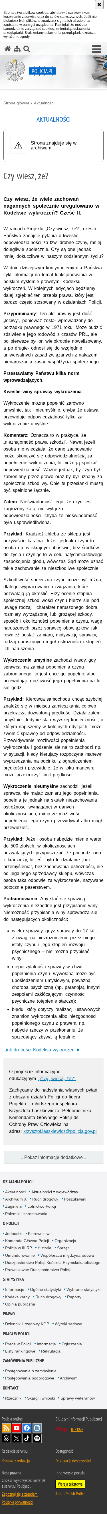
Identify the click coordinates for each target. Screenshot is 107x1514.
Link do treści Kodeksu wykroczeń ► (42, 1049)
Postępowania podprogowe (29, 1378)
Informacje (14, 1289)
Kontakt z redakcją (16, 1461)
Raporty (74, 1297)
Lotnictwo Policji (41, 1206)
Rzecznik (13, 1398)
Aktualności (44, 103)
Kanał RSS (6, 1428)
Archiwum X (16, 1199)
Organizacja (65, 1240)
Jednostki (13, 1233)
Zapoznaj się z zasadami (20, 1494)
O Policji (11, 1223)
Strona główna (16, 103)
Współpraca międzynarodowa (67, 1255)
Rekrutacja (50, 1351)
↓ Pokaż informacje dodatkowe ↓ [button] (53, 1157)
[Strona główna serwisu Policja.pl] (8, 48)
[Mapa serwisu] (17, 48)
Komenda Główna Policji (27, 1240)
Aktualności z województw (54, 1192)
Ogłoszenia (72, 1344)
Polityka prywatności (17, 1502)
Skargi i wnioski (41, 1398)
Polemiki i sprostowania (26, 1213)
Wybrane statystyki (83, 1289)
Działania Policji (18, 1182)
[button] (96, 49)
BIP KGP (77, 1429)
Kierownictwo (40, 1233)
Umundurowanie (20, 1255)
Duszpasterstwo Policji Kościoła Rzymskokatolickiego (52, 1262)
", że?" (57, 1078)
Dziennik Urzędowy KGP (27, 1324)
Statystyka (13, 1279)
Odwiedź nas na (16, 1428)
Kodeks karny (17, 1297)
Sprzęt (63, 1248)
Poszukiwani (75, 1199)
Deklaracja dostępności (73, 1461)
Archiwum (69, 1378)
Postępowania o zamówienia (30, 1371)
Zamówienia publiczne (23, 1361)
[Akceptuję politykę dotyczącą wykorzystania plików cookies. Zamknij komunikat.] (99, 4)
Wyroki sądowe (68, 1324)
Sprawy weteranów (77, 1398)
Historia (44, 1248)
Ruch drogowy (45, 1199)
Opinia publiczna (20, 1304)
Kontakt (11, 1388)
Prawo (9, 1314)
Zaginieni (13, 1206)
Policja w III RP (18, 1248)
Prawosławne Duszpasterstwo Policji (37, 1269)
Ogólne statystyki (45, 1289)
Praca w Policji (17, 1334)
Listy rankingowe (20, 1351)
